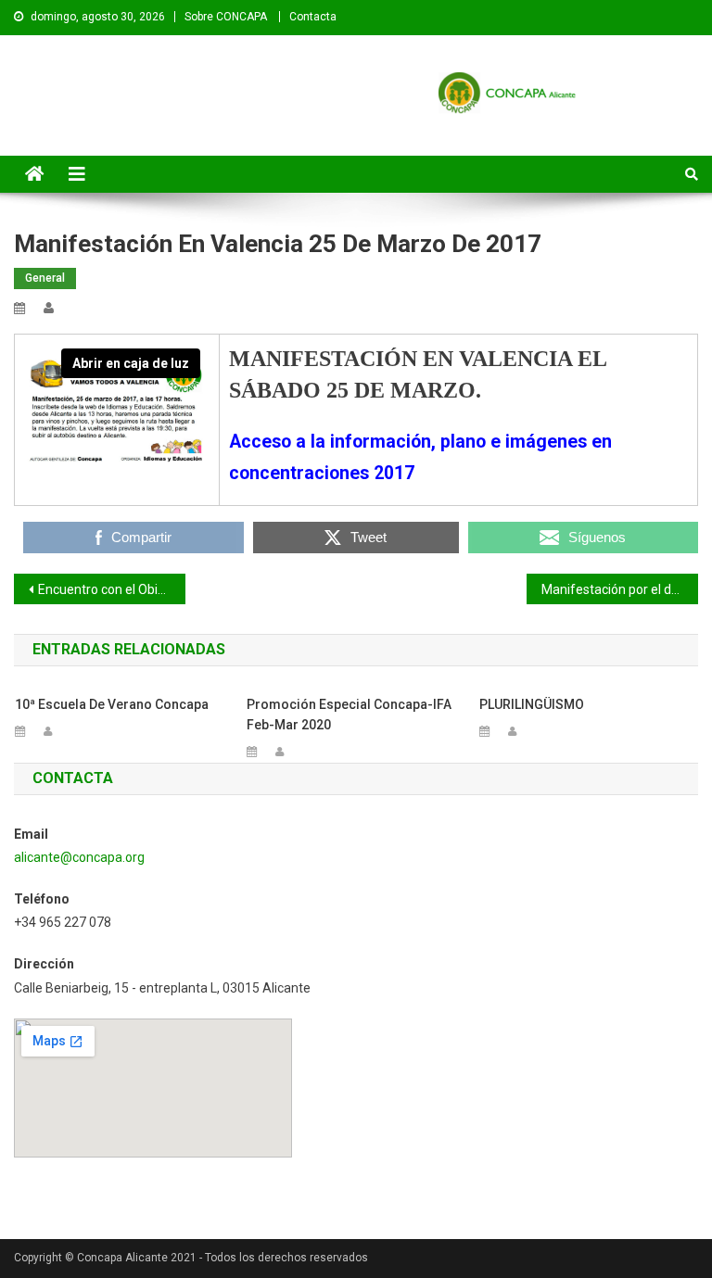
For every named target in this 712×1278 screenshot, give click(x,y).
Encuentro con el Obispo (108, 589)
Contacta (313, 16)
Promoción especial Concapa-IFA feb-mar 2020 (349, 714)
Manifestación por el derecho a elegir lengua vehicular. (619, 589)
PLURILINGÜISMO (531, 704)
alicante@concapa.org (79, 857)
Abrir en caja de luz (130, 363)
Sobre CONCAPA (225, 16)
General (45, 278)
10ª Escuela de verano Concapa (112, 704)
